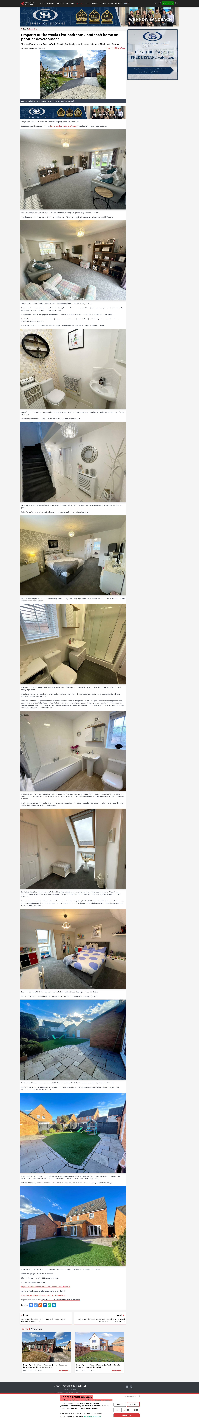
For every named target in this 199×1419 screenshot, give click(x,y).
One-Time (119, 1404)
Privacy (66, 1390)
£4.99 (126, 1410)
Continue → (126, 1415)
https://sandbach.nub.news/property (64, 126)
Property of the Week (32, 1370)
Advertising (69, 1386)
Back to (30, 29)
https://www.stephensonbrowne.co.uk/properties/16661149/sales (45, 1287)
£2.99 (118, 1410)
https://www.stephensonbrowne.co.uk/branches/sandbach (43, 1295)
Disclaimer (72, 1390)
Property (80, 3)
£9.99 (136, 1410)
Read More (63, 1371)
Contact (82, 1386)
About (57, 1386)
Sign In (156, 3)
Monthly (133, 1404)
